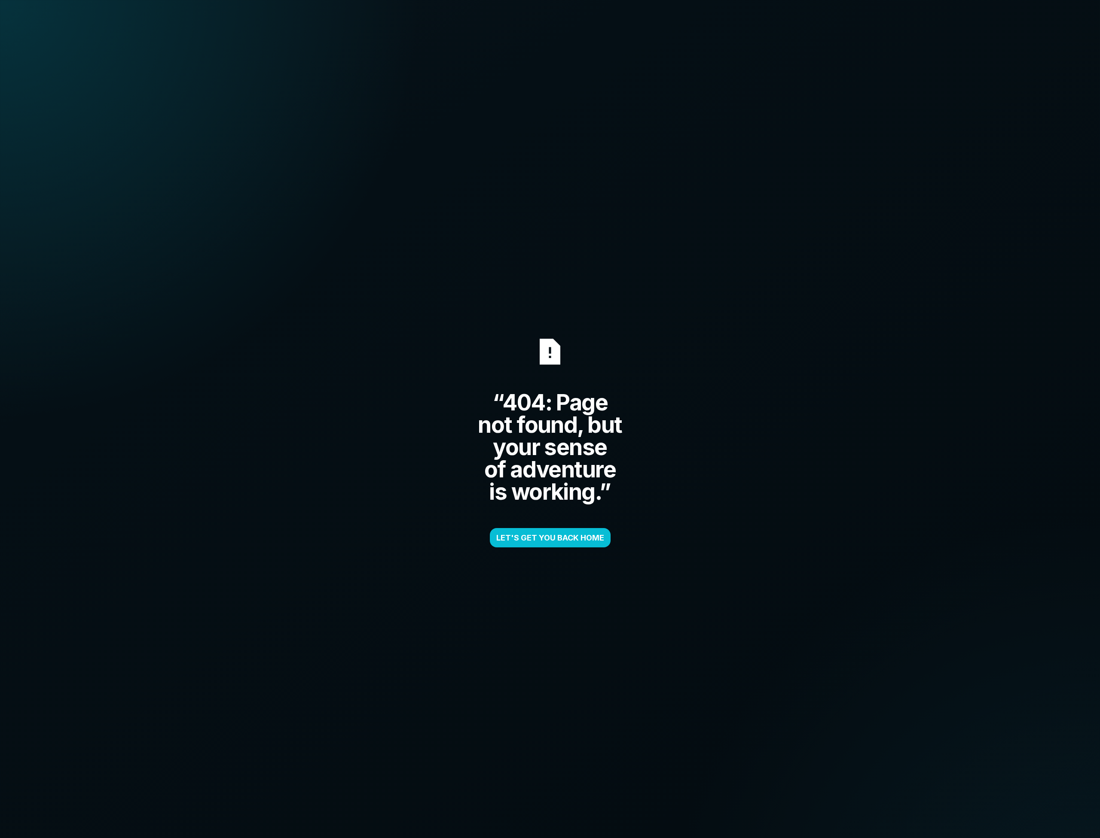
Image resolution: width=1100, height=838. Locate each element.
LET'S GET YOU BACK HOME (550, 537)
